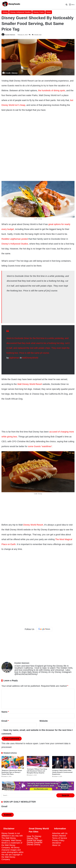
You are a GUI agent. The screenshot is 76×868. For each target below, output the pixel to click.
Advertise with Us (59, 833)
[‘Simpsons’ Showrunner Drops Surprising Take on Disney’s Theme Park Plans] (12, 762)
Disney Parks (38, 12)
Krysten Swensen (10, 34)
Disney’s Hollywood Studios (14, 244)
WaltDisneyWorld (30, 357)
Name (5, 712)
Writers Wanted (59, 836)
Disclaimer (56, 843)
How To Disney (34, 836)
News (48, 12)
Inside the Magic (34, 840)
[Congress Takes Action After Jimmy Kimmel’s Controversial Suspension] (63, 762)
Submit (7, 815)
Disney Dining (33, 844)
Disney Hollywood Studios (20, 12)
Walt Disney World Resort (29, 384)
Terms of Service (59, 838)
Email (5, 721)
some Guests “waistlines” (40, 446)
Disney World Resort (33, 525)
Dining (5, 12)
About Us (56, 845)
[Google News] (44, 629)
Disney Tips (32, 838)
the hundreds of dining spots (51, 90)
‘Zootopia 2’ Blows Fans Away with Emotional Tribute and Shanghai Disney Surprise (37, 771)
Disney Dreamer (34, 842)
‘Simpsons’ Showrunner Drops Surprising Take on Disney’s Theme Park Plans (11, 772)
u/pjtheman (14, 357)
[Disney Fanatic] (10, 4)
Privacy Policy (58, 840)
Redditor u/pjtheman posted (14, 239)
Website (43, 721)
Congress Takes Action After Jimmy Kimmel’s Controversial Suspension (62, 772)
